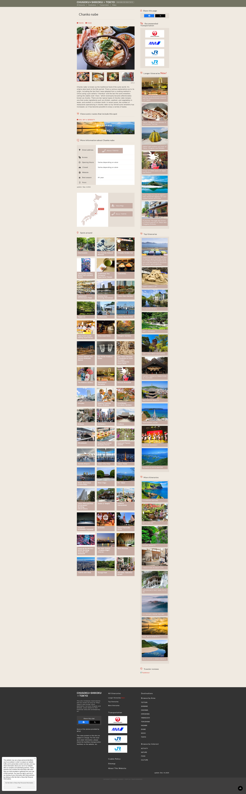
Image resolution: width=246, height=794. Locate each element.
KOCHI (143, 733)
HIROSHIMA (145, 714)
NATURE (144, 752)
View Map (120, 206)
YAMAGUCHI (145, 718)
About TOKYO (112, 150)
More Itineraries (113, 705)
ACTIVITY (144, 748)
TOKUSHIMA (145, 722)
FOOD (89, 23)
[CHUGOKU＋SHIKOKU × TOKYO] (105, 2)
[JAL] (154, 31)
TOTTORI (144, 702)
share (149, 15)
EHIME (143, 729)
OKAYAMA (144, 710)
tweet (160, 15)
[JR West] (154, 50)
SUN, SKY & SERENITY (86, 120)
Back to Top (240, 788)
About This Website (117, 768)
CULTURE (144, 760)
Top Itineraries (113, 702)
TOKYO (81, 23)
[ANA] (154, 46)
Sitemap (112, 763)
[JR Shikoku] (154, 60)
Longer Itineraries (116, 698)
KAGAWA (144, 725)
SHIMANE (144, 706)
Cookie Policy (114, 759)
